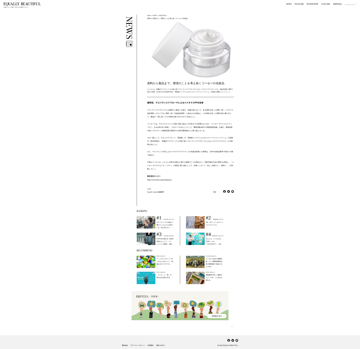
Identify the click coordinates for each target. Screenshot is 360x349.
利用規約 (151, 345)
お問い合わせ (160, 345)
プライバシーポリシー (137, 345)
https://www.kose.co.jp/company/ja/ (159, 180)
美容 (214, 192)
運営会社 (125, 345)
